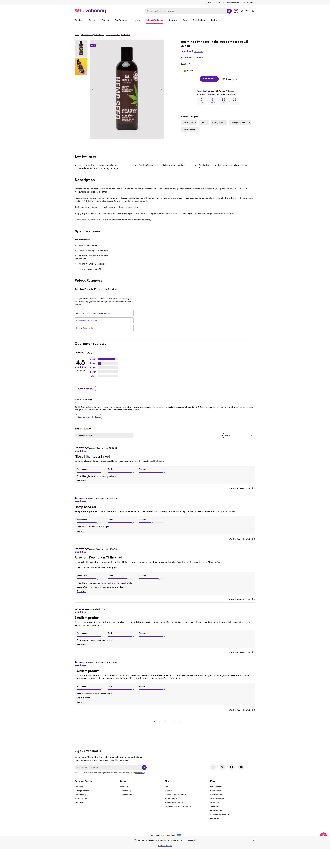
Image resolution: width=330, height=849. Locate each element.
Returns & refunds (81, 799)
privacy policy (140, 773)
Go (144, 767)
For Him (105, 20)
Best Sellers (199, 20)
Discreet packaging (81, 795)
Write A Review (85, 388)
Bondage (172, 20)
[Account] (242, 11)
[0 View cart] (253, 11)
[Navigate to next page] (180, 721)
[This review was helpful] (252, 488)
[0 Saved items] (247, 11)
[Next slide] (161, 89)
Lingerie (136, 20)
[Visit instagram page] (232, 767)
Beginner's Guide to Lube (86, 320)
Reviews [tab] (79, 352)
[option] (127, 89)
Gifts (203, 122)
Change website (165, 845)
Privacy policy (215, 803)
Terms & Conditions (217, 799)
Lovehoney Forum (126, 795)
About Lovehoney (216, 787)
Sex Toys (79, 20)
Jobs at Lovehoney (216, 795)
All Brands (168, 791)
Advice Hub (124, 787)
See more (81, 480)
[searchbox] (106, 435)
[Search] (229, 11)
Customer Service (84, 781)
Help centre (79, 787)
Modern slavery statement (219, 815)
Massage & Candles (113, 35)
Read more (174, 678)
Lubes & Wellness (154, 20)
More (213, 781)
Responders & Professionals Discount (178, 807)
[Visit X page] (222, 767)
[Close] (254, 840)
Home (77, 35)
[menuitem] (80, 20)
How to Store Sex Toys (85, 328)
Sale (185, 20)
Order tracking (80, 803)
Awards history (215, 791)
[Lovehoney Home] (90, 10)
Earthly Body (217, 122)
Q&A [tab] (89, 352)
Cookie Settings (215, 807)
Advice (214, 20)
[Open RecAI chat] (323, 835)
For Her (92, 20)
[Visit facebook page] (213, 767)
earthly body (125, 35)
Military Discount (171, 799)
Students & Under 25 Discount (175, 795)
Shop (167, 781)
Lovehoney (165, 26)
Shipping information (82, 791)
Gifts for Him (188, 122)
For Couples (121, 20)
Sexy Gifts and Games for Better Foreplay (93, 313)
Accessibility (214, 819)
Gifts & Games (99, 35)
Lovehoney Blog (125, 791)
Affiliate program (216, 811)
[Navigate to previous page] (149, 721)
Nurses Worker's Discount (174, 803)
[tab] (97, 801)
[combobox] (188, 11)
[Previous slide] (92, 89)
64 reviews (198, 51)
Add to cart (209, 79)
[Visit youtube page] (241, 767)
